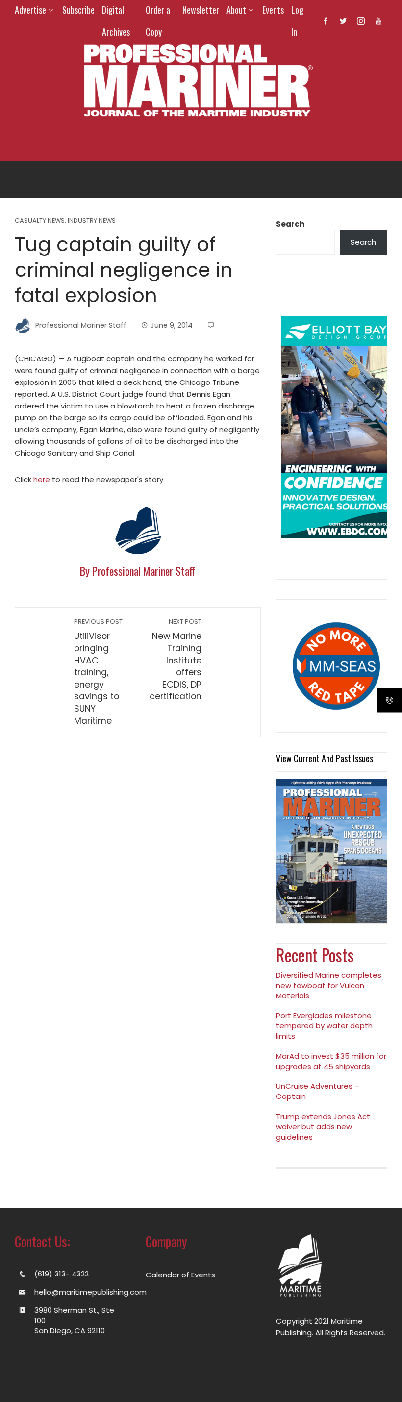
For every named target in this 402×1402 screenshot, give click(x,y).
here (41, 479)
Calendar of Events (180, 1275)
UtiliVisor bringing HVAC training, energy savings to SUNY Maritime (98, 671)
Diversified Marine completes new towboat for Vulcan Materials (328, 985)
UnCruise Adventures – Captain (317, 1091)
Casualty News (40, 221)
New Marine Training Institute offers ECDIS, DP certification (175, 659)
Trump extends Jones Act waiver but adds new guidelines (323, 1126)
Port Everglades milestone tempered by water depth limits (324, 1025)
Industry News (92, 221)
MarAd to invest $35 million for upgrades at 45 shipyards (331, 1061)
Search (290, 224)
